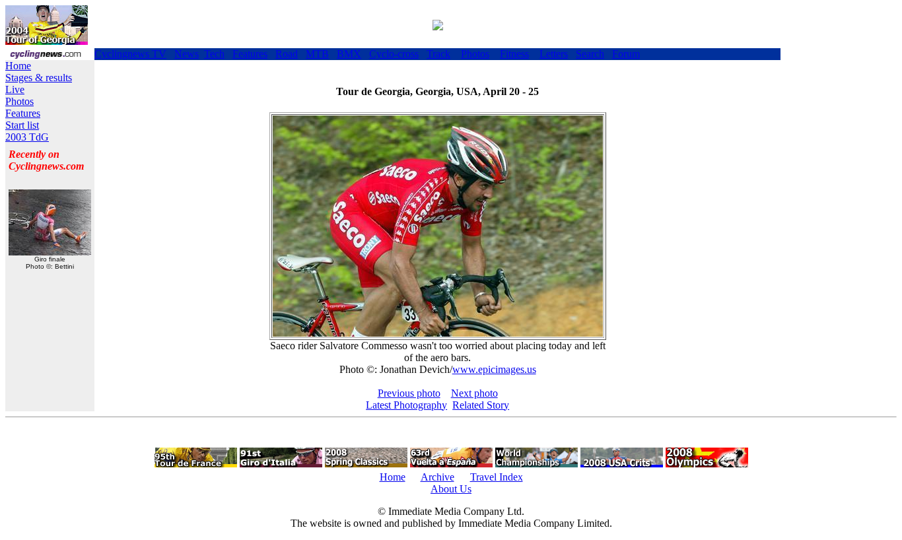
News (186, 53)
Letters (553, 53)
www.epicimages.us (494, 369)
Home (18, 65)
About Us (451, 488)
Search (590, 53)
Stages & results (38, 77)
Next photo (474, 393)
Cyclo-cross (394, 53)
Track (438, 53)
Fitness (514, 53)
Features (249, 53)
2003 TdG (27, 137)
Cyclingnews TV (130, 53)
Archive (437, 477)
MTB (317, 53)
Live (14, 89)
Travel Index (496, 477)
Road (286, 53)
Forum (626, 53)
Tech (214, 53)
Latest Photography (406, 405)
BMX (349, 53)
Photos (475, 53)
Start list (22, 125)
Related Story (480, 405)
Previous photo (409, 393)
